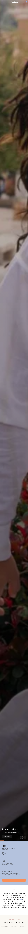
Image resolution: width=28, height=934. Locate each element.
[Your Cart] (26, 2)
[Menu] (2, 2)
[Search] (4, 2)
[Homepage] (14, 2)
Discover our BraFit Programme (11, 836)
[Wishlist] (24, 2)
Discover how (14, 880)
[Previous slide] (21, 837)
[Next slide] (24, 837)
